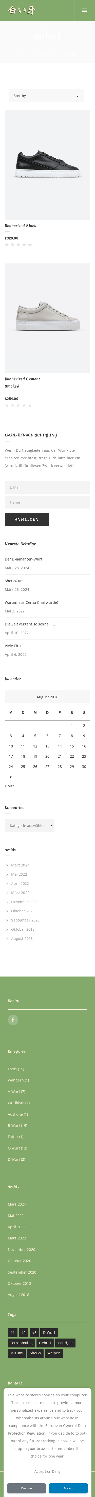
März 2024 (20, 865)
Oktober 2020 (22, 910)
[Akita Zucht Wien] (21, 10)
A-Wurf (14, 1091)
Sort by (20, 95)
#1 (12, 1332)
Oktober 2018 (22, 929)
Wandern (16, 1080)
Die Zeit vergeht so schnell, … (30, 624)
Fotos (12, 1068)
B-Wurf (14, 1125)
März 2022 (20, 892)
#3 (34, 1332)
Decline (26, 1488)
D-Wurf (49, 1332)
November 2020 (25, 901)
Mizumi (16, 1353)
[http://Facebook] (13, 1020)
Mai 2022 (19, 874)
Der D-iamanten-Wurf (23, 559)
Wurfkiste (16, 1102)
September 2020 (25, 920)
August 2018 (22, 938)
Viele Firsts (14, 645)
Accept (68, 1488)
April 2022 (20, 883)
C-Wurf (14, 1148)
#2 (23, 1332)
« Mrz (9, 785)
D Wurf (14, 1159)
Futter (13, 1136)
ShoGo (35, 1353)
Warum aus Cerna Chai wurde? (32, 602)
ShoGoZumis (15, 580)
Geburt (45, 1342)
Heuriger (65, 1342)
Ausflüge (15, 1114)
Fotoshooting (21, 1342)
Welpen (54, 1353)
